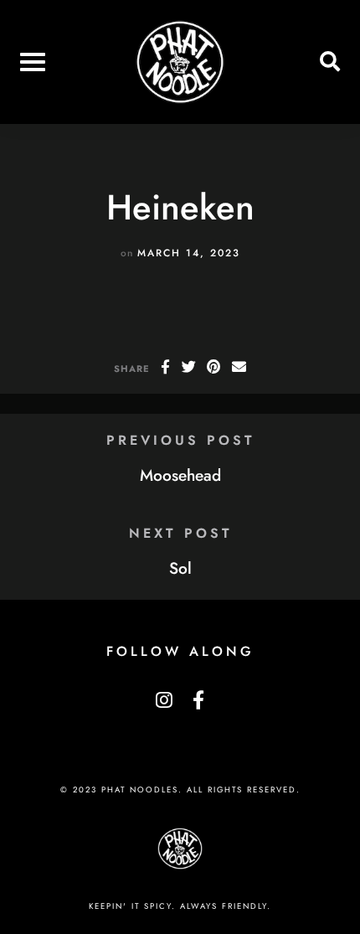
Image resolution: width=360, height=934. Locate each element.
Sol (180, 568)
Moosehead (180, 475)
